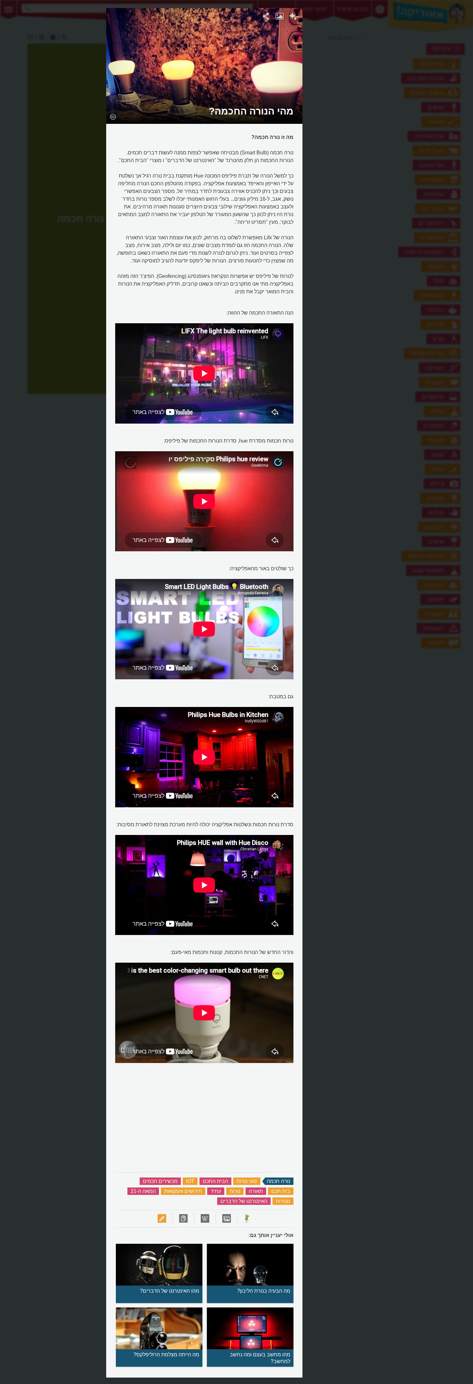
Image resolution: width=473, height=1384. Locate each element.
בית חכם (280, 1191)
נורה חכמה (278, 1181)
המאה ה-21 (143, 1191)
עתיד (215, 1191)
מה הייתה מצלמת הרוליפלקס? (166, 1354)
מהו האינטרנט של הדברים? (169, 1291)
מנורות (283, 1201)
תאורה (256, 1191)
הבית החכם (215, 1181)
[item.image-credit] (113, 116)
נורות (234, 1191)
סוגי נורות (246, 1181)
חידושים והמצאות (183, 1191)
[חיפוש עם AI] (293, 17)
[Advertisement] (381, 104)
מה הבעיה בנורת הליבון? (263, 1291)
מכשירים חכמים (160, 1181)
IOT (190, 1181)
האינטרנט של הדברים (243, 1201)
